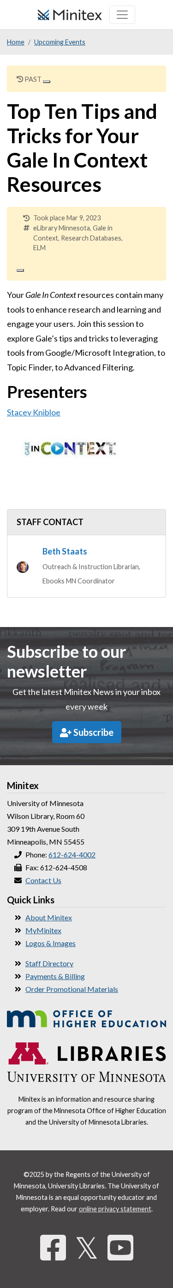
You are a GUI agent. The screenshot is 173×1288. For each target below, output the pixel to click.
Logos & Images (50, 943)
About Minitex (48, 917)
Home (15, 42)
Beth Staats (64, 551)
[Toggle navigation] (122, 15)
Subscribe (92, 732)
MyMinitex (43, 930)
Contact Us (43, 880)
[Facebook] (53, 1247)
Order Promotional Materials (71, 989)
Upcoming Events (59, 42)
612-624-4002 (71, 854)
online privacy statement (115, 1209)
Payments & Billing (55, 976)
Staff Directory (49, 963)
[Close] (46, 81)
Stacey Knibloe (33, 412)
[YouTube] (120, 1247)
